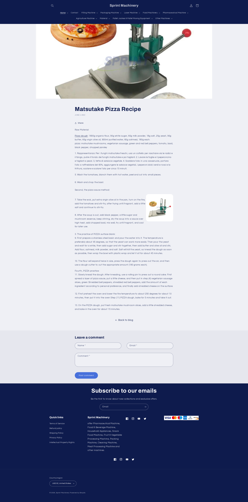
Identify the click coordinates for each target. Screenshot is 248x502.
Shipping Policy (56, 433)
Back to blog (125, 320)
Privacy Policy (55, 438)
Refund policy (55, 428)
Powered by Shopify (78, 492)
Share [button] (80, 123)
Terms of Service (57, 424)
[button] (52, 6)
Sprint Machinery (62, 492)
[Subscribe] (145, 407)
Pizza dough (81, 136)
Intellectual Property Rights (62, 442)
